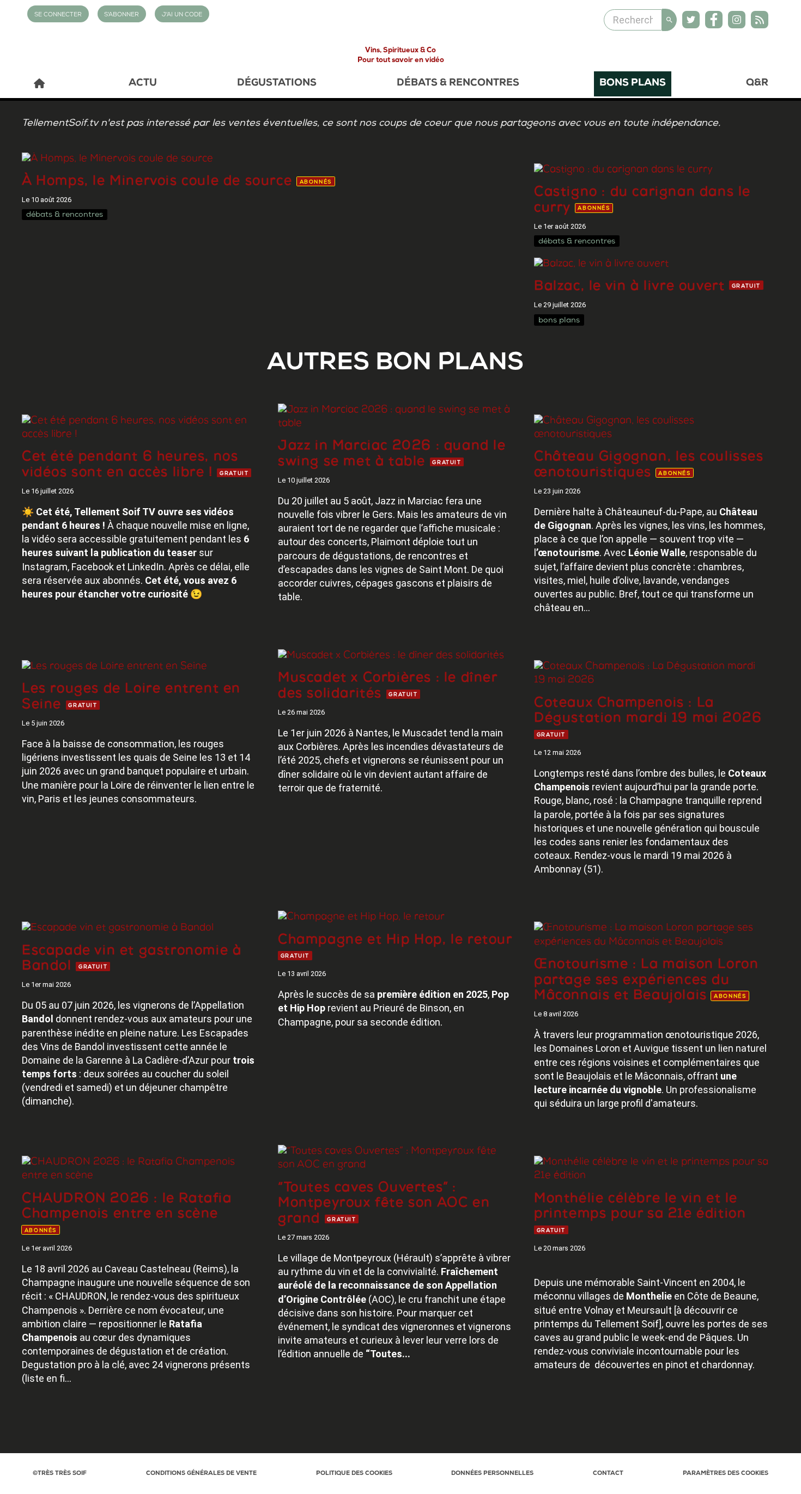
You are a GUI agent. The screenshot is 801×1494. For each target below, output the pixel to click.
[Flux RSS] (759, 19)
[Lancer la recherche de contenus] (669, 20)
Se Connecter (58, 15)
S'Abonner (121, 15)
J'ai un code (182, 15)
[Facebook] (714, 19)
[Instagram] (736, 19)
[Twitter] (691, 19)
